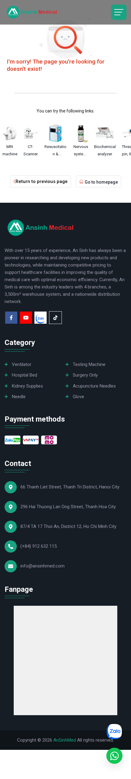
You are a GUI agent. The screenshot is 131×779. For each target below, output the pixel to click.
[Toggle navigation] (118, 12)
